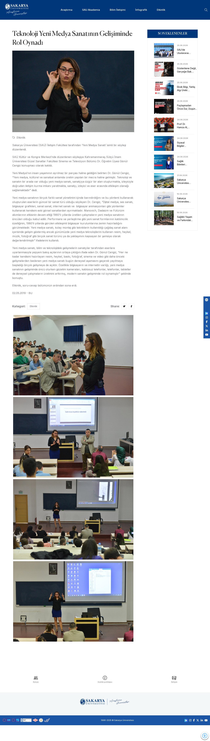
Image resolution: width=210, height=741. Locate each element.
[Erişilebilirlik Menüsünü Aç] (205, 736)
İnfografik (141, 9)
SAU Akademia (91, 9)
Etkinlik (161, 9)
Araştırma (66, 9)
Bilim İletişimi (118, 9)
